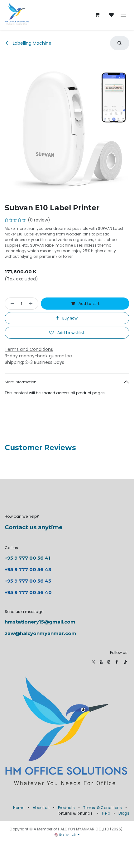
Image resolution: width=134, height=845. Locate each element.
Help (106, 813)
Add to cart (88, 303)
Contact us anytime (34, 527)
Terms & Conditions (102, 807)
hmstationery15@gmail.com (40, 622)
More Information (20, 381)
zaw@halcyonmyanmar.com (40, 633)
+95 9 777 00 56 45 (28, 581)
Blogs (123, 813)
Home (18, 807)
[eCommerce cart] (97, 15)
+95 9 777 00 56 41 (27, 558)
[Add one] (32, 303)
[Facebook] (116, 662)
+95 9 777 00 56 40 (28, 592)
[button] (119, 43)
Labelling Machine (31, 43)
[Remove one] (11, 303)
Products (66, 807)
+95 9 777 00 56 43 (29, 569)
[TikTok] (125, 662)
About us (41, 807)
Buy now (69, 318)
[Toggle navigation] (123, 15)
